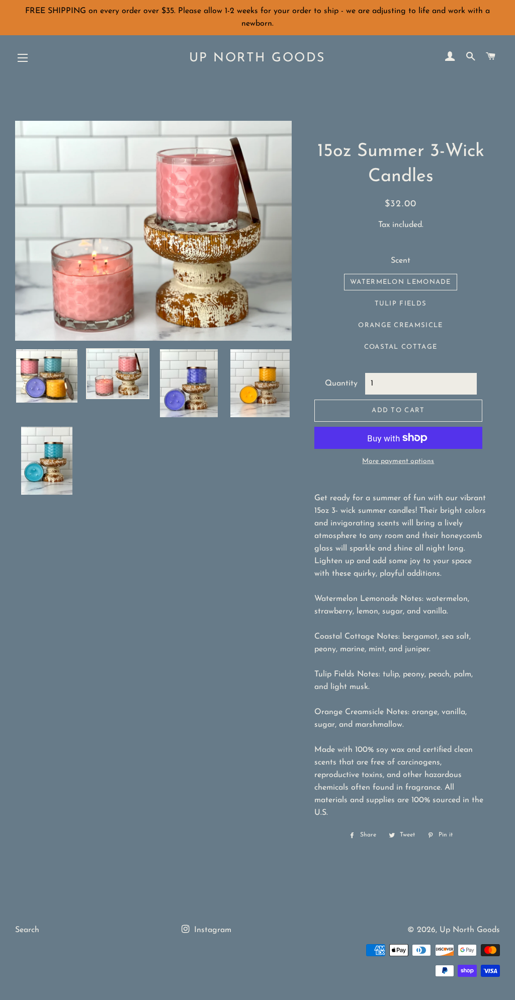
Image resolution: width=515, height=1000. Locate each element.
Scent (400, 261)
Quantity (341, 383)
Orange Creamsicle (400, 325)
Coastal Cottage (401, 347)
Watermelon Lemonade (400, 282)
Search (27, 930)
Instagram (211, 930)
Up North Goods (257, 58)
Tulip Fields (401, 303)
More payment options (398, 461)
